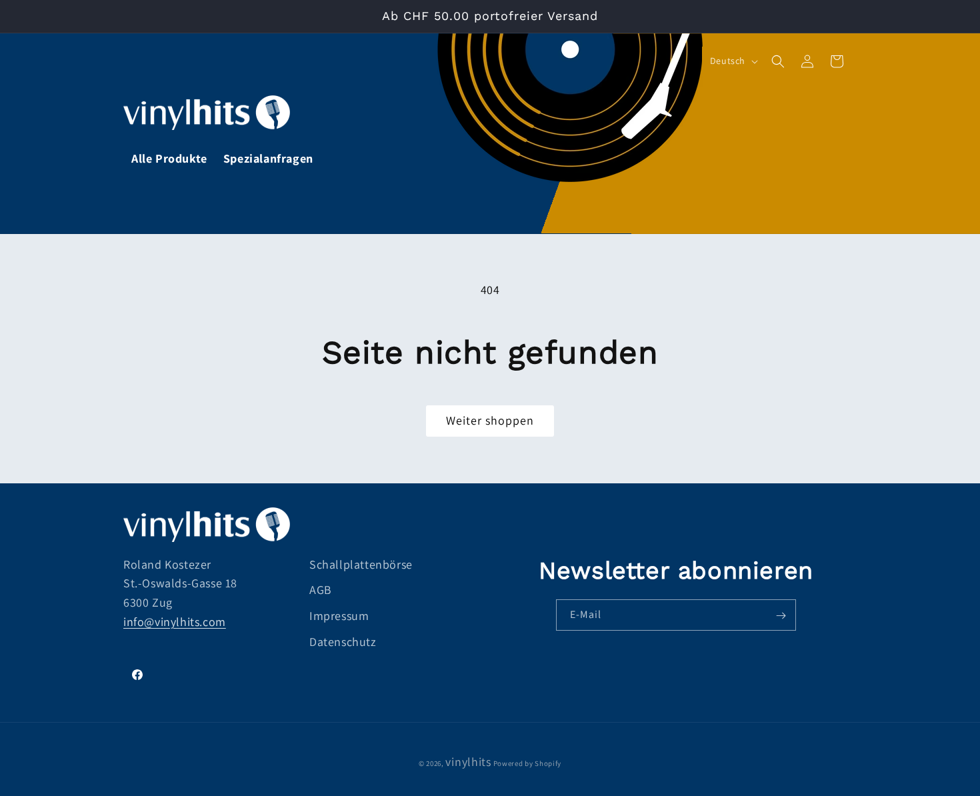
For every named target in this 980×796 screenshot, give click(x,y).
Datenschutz (343, 641)
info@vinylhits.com (174, 621)
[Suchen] (778, 61)
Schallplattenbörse (361, 564)
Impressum (339, 616)
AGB (320, 590)
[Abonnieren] (780, 615)
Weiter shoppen (490, 420)
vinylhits (468, 761)
